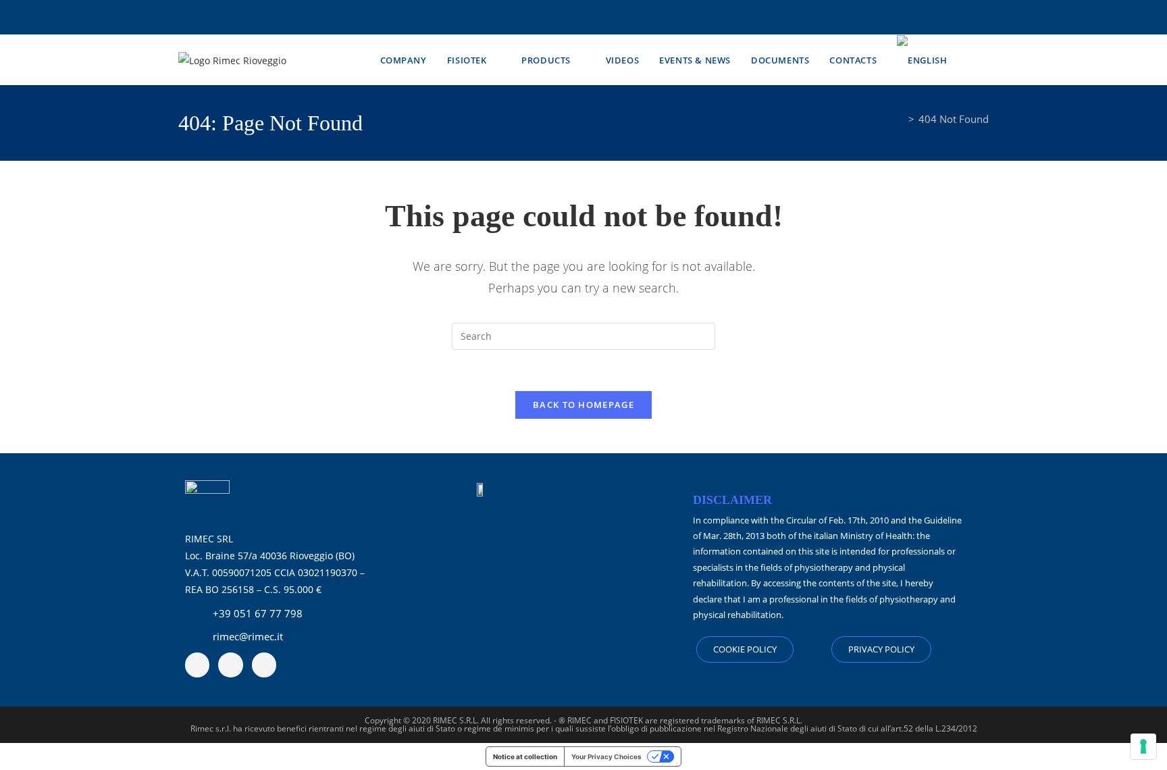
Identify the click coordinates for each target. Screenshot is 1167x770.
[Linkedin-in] (230, 664)
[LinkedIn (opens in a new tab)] (575, 20)
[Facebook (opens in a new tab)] (559, 20)
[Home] (900, 119)
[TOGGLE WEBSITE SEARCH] (985, 60)
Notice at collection (525, 756)
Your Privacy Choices (606, 756)
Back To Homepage (583, 405)
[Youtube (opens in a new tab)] (592, 20)
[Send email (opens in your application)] (608, 20)
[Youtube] (197, 664)
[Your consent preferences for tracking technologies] (1143, 746)
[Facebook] (264, 664)
